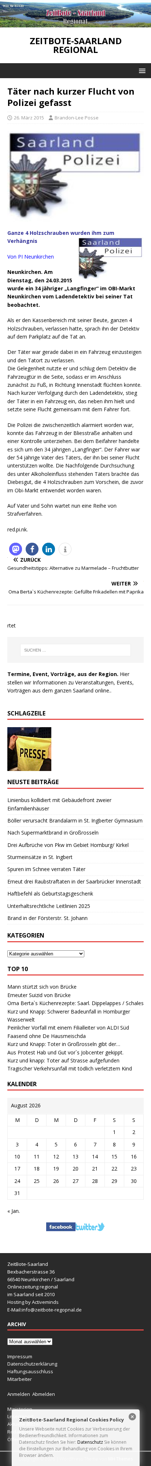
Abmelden (43, 1394)
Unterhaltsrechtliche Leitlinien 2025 (48, 905)
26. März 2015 (29, 117)
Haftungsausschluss (30, 1371)
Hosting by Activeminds (33, 1302)
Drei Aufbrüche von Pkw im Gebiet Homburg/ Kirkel (68, 844)
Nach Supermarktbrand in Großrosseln (53, 832)
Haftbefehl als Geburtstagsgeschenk (50, 893)
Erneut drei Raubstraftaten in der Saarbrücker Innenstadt (74, 881)
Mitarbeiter (19, 1379)
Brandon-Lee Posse (77, 117)
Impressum (19, 1356)
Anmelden (18, 1394)
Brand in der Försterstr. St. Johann (47, 918)
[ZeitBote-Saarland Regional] (75, 23)
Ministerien (19, 1409)
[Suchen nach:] (75, 650)
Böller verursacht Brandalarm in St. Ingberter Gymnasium (75, 820)
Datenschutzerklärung (32, 1363)
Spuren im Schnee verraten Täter (46, 869)
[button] (141, 70)
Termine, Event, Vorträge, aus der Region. (62, 674)
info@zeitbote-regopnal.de (52, 1309)
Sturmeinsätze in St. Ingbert (40, 857)
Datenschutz (90, 1442)
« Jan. (13, 1210)
